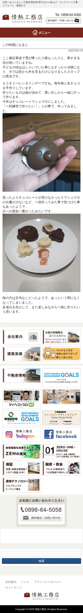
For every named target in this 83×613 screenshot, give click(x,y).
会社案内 (10, 582)
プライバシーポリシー (48, 582)
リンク (25, 582)
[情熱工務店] (22, 23)
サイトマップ (13, 587)
